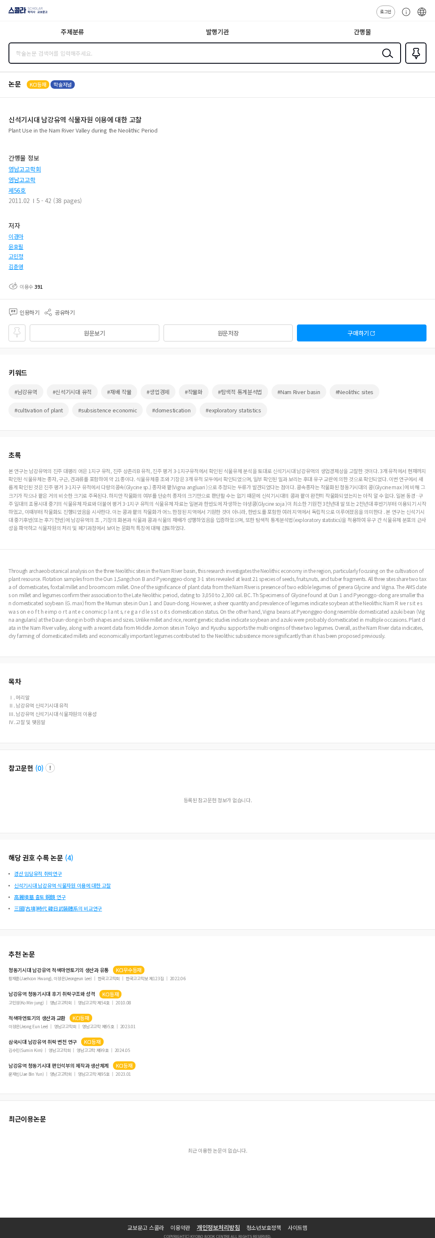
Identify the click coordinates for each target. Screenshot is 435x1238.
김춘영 (15, 266)
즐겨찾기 (414, 63)
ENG (422, 16)
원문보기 (94, 333)
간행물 (362, 31)
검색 (385, 59)
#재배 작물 (119, 392)
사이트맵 (298, 1228)
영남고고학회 (24, 169)
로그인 (385, 11)
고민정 (15, 256)
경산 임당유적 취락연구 (38, 873)
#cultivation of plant (38, 410)
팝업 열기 (50, 768)
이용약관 (180, 1228)
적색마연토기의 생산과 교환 (36, 1018)
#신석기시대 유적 (72, 392)
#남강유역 (25, 392)
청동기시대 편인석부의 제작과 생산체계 (58, 1065)
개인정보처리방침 (218, 1227)
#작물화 (194, 392)
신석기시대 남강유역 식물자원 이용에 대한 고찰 (62, 885)
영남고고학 (22, 179)
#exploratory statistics (233, 410)
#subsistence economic (107, 410)
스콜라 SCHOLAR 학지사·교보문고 (26, 13)
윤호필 (15, 247)
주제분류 (72, 31)
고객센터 (404, 16)
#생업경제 (158, 392)
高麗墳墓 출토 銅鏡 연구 (39, 896)
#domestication (171, 410)
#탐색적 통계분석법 (240, 392)
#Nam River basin (298, 392)
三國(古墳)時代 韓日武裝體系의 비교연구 (58, 908)
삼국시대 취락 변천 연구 (42, 1041)
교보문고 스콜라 (145, 1228)
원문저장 (228, 333)
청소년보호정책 (263, 1228)
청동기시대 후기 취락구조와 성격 (51, 993)
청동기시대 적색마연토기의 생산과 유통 (58, 970)
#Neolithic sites (355, 392)
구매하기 (358, 333)
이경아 (15, 236)
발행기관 (217, 31)
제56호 (17, 190)
